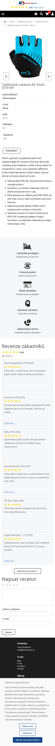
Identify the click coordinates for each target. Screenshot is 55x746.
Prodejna (21, 666)
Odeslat (8, 632)
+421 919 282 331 (24, 647)
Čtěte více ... (9, 423)
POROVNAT (12, 150)
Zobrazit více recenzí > (27, 571)
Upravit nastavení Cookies (27, 740)
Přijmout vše (27, 726)
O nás (19, 663)
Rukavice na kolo (42, 22)
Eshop (11, 22)
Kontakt (20, 669)
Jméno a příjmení (11, 609)
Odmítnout (27, 733)
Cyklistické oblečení (25, 22)
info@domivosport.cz (26, 650)
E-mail (6, 618)
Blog (19, 661)
